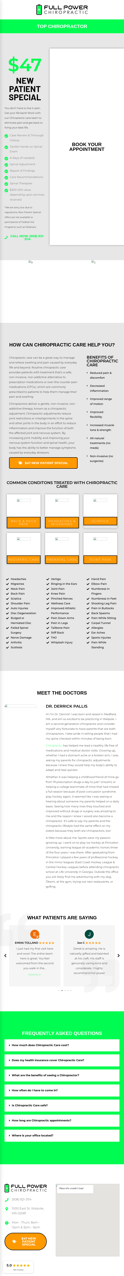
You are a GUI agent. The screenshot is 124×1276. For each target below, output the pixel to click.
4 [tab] (68, 990)
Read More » (98, 979)
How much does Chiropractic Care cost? (40, 1045)
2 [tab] (62, 990)
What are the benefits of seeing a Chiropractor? (45, 1075)
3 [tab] (65, 990)
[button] (24, 522)
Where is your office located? (32, 1135)
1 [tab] (58, 990)
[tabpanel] (44, 955)
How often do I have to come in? (35, 1090)
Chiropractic (54, 745)
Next (118, 955)
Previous (5, 955)
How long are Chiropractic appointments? (41, 1120)
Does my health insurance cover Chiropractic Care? (48, 1060)
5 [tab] (71, 990)
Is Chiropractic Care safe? (30, 1105)
